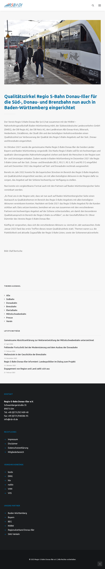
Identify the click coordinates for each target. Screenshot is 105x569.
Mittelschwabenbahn (16, 314)
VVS (10, 493)
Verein (9, 321)
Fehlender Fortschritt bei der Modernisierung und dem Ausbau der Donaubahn (41, 347)
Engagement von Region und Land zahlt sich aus (27, 369)
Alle (8, 295)
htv (9, 480)
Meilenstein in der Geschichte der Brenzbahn (25, 354)
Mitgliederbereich (16, 452)
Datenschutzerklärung (18, 448)
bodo (10, 472)
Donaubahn (11, 303)
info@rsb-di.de (11, 419)
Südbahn (10, 299)
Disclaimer (13, 443)
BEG (10, 521)
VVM (10, 489)
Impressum (13, 439)
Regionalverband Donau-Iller (21, 530)
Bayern (11, 517)
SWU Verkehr (14, 534)
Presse (9, 317)
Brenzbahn (11, 306)
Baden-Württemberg (17, 513)
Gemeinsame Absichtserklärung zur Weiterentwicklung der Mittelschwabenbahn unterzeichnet (49, 340)
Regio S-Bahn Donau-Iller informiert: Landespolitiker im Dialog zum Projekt (40, 361)
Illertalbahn (11, 310)
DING (10, 476)
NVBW (11, 526)
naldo (10, 484)
